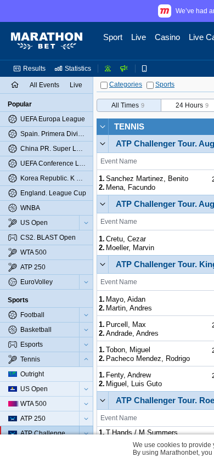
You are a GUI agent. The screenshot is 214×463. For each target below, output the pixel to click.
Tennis (129, 126)
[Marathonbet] (46, 41)
